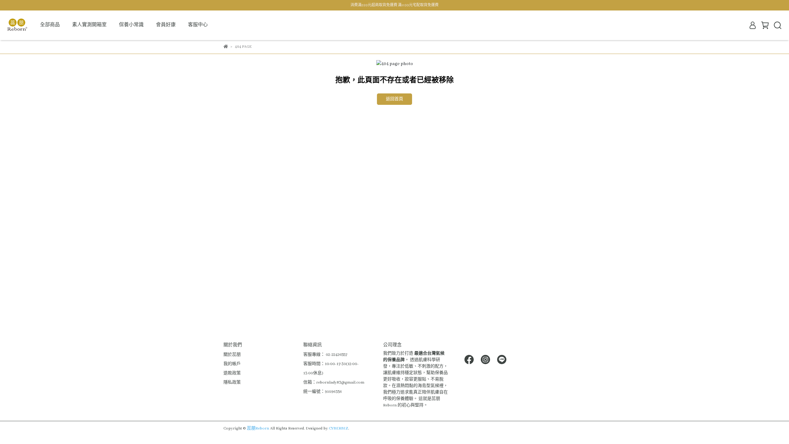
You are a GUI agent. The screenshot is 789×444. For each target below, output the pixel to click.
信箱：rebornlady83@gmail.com (333, 382)
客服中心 (198, 25)
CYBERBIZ (338, 428)
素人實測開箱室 (89, 25)
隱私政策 (232, 382)
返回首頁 (394, 99)
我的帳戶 (232, 364)
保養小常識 (131, 25)
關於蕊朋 (232, 354)
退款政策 (232, 373)
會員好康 (166, 25)
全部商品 (50, 25)
